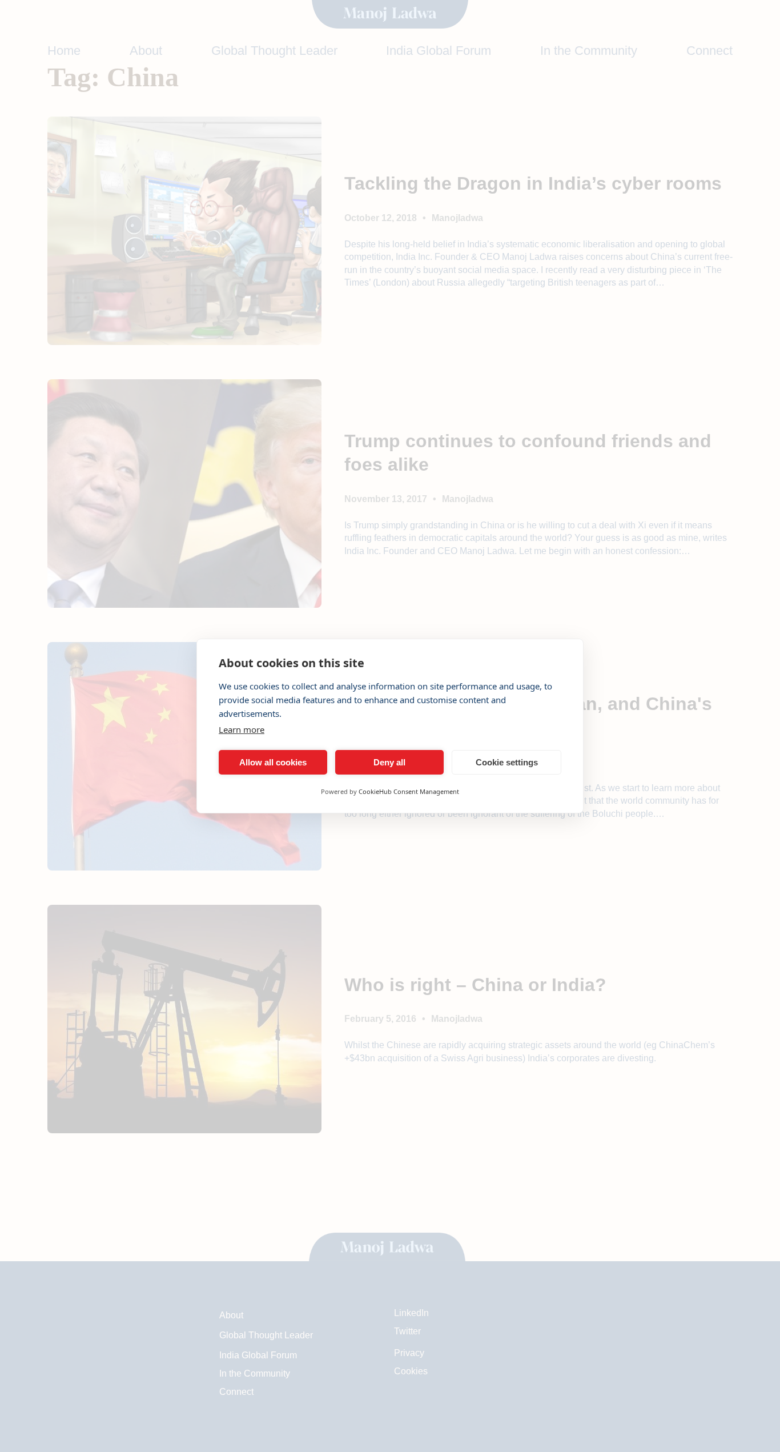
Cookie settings (507, 762)
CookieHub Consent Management (409, 791)
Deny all (389, 762)
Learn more (241, 729)
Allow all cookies (273, 762)
